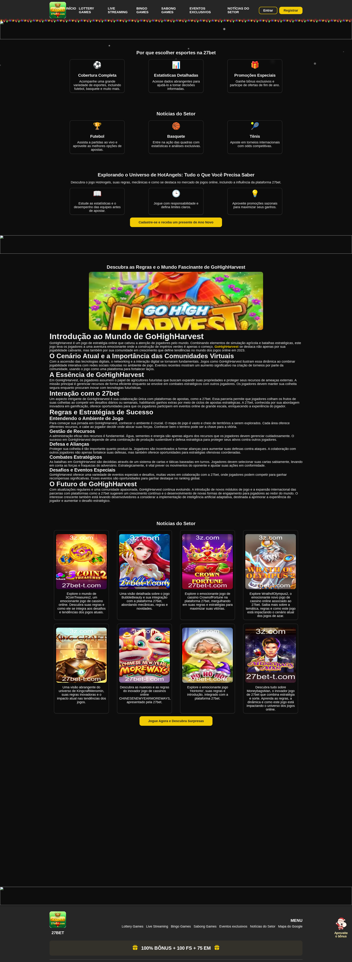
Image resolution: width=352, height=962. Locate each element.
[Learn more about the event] (176, 38)
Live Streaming (118, 10)
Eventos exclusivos (200, 10)
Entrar (268, 10)
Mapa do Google (290, 926)
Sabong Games (168, 10)
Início (71, 8)
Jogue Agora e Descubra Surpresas (176, 721)
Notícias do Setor (238, 10)
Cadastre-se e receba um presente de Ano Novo (176, 222)
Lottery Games (86, 10)
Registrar (291, 10)
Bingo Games (142, 10)
